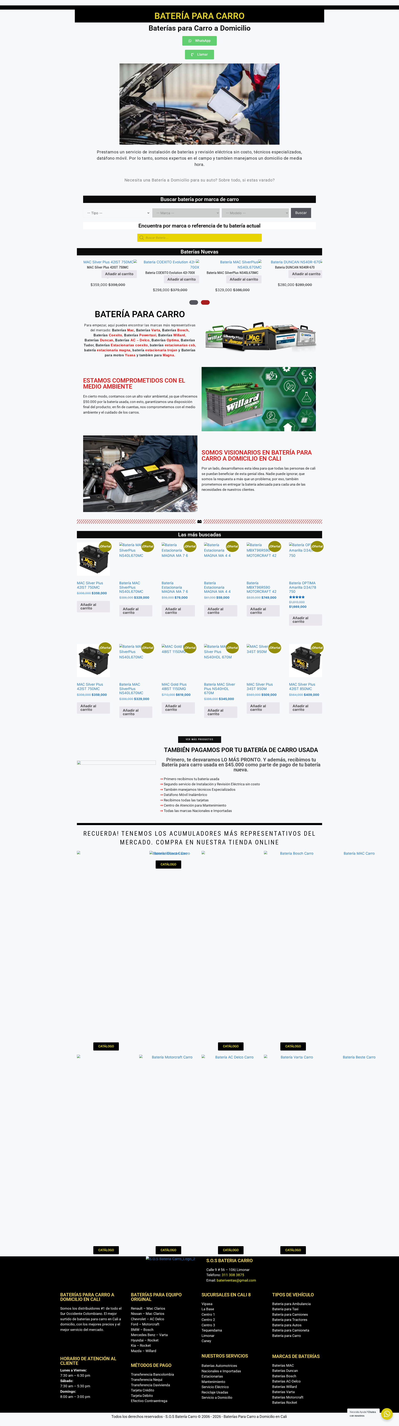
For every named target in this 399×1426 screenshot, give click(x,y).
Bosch (182, 330)
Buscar (301, 213)
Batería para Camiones (290, 1314)
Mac (130, 330)
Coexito (115, 335)
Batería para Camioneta (290, 1330)
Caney (206, 1341)
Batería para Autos (287, 1325)
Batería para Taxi (285, 1309)
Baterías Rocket (284, 1402)
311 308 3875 (233, 1275)
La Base (208, 1309)
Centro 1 (208, 1314)
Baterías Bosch (284, 1376)
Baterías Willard (284, 1387)
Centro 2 (208, 1320)
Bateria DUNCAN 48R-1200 (230, 267)
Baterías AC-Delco (286, 1381)
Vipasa (207, 1304)
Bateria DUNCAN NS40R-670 (168, 267)
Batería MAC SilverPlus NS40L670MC (106, 273)
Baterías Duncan (285, 1371)
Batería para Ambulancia (291, 1304)
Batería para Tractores (289, 1320)
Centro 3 (208, 1325)
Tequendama (212, 1330)
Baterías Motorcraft (287, 1397)
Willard (179, 335)
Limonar (208, 1336)
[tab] (205, 302)
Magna (168, 355)
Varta (155, 330)
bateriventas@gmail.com (236, 1280)
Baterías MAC (283, 1365)
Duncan (106, 340)
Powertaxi (147, 335)
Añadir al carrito (304, 279)
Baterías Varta (283, 1392)
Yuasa (130, 355)
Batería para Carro (286, 1336)
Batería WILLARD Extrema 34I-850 (293, 273)
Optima (173, 340)
